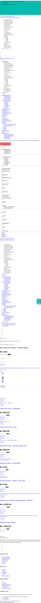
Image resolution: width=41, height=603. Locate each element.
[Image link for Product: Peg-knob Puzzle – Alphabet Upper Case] (9, 440)
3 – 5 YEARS (4, 129)
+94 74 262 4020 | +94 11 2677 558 (13, 17)
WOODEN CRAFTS (7, 96)
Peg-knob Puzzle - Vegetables (10, 408)
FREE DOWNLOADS (5, 133)
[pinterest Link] (2, 547)
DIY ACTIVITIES (4, 118)
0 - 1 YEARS (4, 211)
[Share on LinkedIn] (3, 377)
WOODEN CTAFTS (7, 150)
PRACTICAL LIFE (7, 101)
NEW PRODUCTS (5, 230)
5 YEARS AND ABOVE (5, 130)
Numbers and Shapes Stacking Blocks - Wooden (16, 500)
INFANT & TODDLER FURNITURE (9, 206)
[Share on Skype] (2, 381)
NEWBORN (4, 121)
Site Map (4, 563)
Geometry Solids (3, 369)
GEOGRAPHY (6, 106)
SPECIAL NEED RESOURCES (6, 113)
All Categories (5, 144)
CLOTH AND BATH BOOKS (6, 120)
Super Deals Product (10, 238)
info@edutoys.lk (6, 2)
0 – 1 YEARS (4, 127)
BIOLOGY (6, 108)
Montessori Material (6, 558)
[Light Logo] (10, 16)
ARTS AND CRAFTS (5, 183)
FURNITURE (4, 123)
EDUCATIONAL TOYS (5, 111)
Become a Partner (5, 575)
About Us (4, 234)
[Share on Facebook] (2, 374)
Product (3, 341)
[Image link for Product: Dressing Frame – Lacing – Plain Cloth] (3, 476)
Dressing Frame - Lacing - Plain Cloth (12, 480)
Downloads (4, 572)
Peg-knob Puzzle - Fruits (8, 427)
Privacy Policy (4, 587)
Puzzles (3, 562)
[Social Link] (2, 6)
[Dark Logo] (3, 16)
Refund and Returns (6, 585)
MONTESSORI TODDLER (6, 109)
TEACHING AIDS (5, 110)
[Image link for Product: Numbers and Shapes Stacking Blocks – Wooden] (20, 493)
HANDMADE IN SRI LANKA (6, 95)
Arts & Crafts (4, 560)
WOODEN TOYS (7, 99)
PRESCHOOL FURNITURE (8, 125)
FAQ (3, 582)
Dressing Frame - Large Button (10, 463)
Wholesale (4, 573)
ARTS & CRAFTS (5, 115)
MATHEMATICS (7, 105)
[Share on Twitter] (2, 375)
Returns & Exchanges (6, 584)
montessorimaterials (32, 368)
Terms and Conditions (6, 588)
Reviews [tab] (3, 386)
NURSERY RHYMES (7, 137)
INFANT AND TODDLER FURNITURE (10, 124)
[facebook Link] (2, 544)
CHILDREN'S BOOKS (5, 195)
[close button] (0, 337)
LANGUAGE (6, 104)
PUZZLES (3, 116)
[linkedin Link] (2, 545)
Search (4, 93)
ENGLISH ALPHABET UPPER (8, 134)
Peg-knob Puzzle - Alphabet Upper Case (13, 446)
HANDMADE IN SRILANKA (6, 149)
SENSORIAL (6, 102)
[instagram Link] (2, 549)
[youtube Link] (2, 548)
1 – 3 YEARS (4, 128)
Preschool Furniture (6, 557)
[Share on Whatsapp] (2, 382)
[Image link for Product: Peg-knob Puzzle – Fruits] (5, 421)
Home (3, 232)
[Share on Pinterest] (2, 379)
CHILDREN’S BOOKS (5, 119)
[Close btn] (0, 54)
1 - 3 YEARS (4, 215)
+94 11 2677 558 (5, 597)
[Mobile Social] (2, 327)
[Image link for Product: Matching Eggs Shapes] (18, 515)
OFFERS (3, 132)
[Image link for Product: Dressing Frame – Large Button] (6, 458)
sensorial (37, 368)
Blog (3, 235)
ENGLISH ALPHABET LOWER (9, 135)
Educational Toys (24, 368)
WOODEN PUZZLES (7, 97)
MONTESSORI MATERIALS (6, 100)
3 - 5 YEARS (4, 219)
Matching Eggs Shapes (8, 522)
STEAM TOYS (4, 114)
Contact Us (4, 236)
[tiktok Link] (2, 550)
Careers (3, 570)
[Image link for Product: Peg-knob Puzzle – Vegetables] (6, 402)
